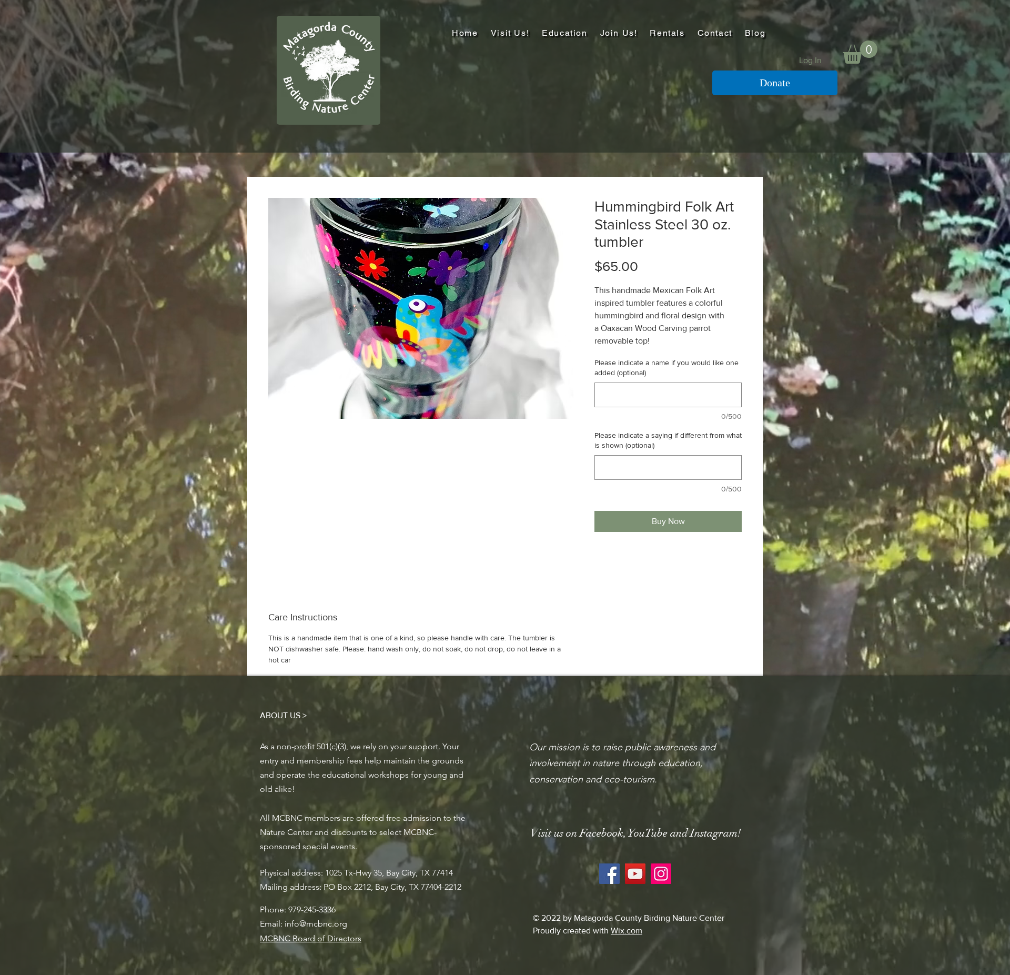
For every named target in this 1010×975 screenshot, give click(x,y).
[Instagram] (661, 873)
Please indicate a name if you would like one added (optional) (666, 367)
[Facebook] (609, 873)
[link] (860, 52)
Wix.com (626, 930)
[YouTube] (635, 873)
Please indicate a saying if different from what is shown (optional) (668, 440)
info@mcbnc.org (316, 924)
